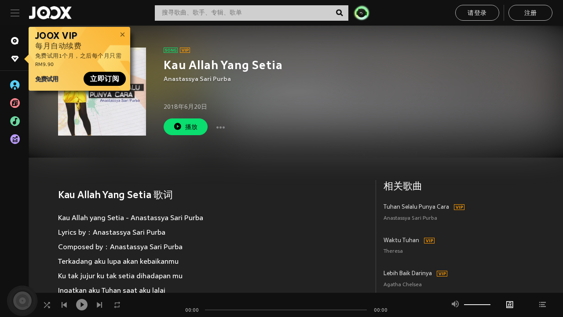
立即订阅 (104, 78)
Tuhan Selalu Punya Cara (416, 207)
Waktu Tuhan (401, 241)
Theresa (393, 251)
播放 (191, 127)
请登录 (477, 13)
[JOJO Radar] (361, 13)
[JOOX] (50, 12)
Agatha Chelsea (403, 285)
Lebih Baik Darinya (408, 274)
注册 (530, 13)
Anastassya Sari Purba (197, 79)
